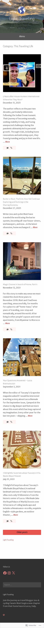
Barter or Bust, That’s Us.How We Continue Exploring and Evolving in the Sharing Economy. (21, 202)
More (7, 141)
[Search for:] (22, 584)
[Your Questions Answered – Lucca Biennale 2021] (11, 422)
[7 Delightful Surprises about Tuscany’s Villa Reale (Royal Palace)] (11, 521)
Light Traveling (8, 540)
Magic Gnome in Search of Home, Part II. (20, 284)
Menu (22, 36)
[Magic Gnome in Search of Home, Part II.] (11, 329)
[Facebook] (5, 573)
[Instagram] (9, 573)
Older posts (22, 532)
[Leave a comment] (8, 148)
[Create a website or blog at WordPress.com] (4, 615)
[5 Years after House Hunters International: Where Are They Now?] (11, 148)
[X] (13, 573)
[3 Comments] (8, 329)
